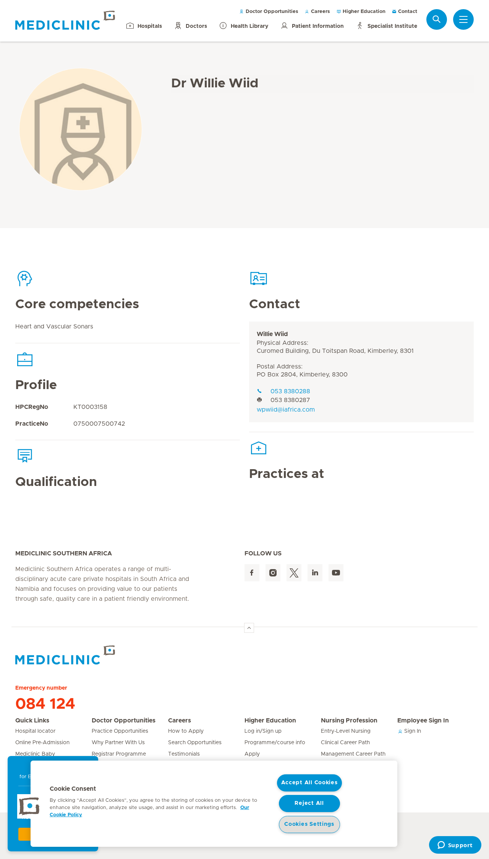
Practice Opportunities (120, 731)
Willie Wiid (272, 334)
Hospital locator (35, 731)
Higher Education (363, 11)
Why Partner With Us (118, 742)
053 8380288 (290, 391)
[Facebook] (251, 572)
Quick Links (32, 720)
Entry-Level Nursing (346, 731)
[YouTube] (336, 572)
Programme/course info (274, 742)
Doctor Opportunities (271, 11)
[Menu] (463, 19)
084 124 (45, 704)
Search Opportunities (195, 742)
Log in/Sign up (263, 731)
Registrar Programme (119, 754)
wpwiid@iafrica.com (286, 410)
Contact (407, 11)
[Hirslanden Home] (82, 654)
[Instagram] (273, 572)
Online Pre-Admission (42, 742)
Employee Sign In (423, 720)
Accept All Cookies (309, 782)
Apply (252, 754)
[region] (214, 804)
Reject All (309, 803)
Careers (319, 11)
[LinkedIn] (315, 572)
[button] (29, 806)
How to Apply (186, 731)
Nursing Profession (349, 720)
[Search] (436, 19)
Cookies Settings (309, 824)
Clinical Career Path (345, 742)
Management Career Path (353, 754)
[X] (294, 572)
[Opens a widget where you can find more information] (455, 845)
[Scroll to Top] (249, 627)
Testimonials (184, 754)
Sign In (412, 731)
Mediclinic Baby (35, 754)
